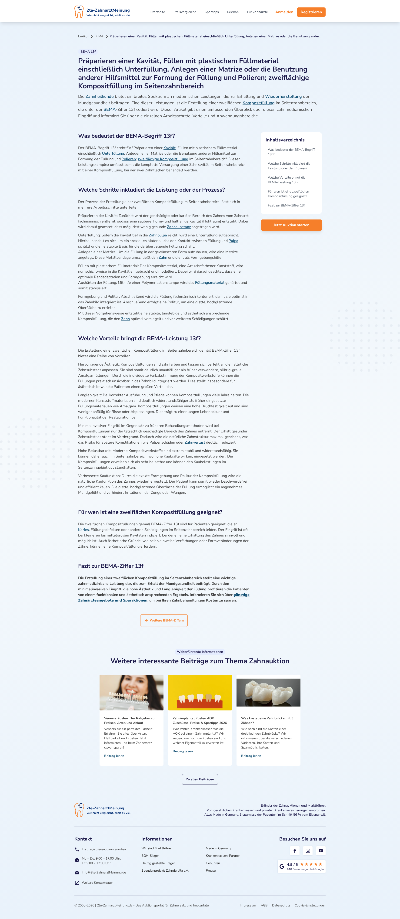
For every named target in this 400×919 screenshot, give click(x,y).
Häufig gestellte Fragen (158, 863)
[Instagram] (308, 850)
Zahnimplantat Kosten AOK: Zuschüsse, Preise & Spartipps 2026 (200, 720)
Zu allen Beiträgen (200, 779)
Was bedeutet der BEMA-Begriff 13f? (291, 152)
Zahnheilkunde (100, 96)
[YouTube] (321, 850)
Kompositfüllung (259, 103)
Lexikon (233, 12)
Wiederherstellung (283, 96)
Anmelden (284, 12)
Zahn (163, 257)
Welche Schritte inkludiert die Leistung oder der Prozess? (289, 165)
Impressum (248, 905)
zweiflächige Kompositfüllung (163, 159)
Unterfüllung (113, 153)
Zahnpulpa (158, 235)
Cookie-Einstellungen (310, 905)
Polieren (129, 159)
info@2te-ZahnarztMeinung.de (104, 872)
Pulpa (233, 240)
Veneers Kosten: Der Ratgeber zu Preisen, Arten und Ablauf (129, 720)
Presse (211, 870)
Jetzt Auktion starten (291, 225)
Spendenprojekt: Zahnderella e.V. (165, 870)
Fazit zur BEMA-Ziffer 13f (286, 205)
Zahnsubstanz (179, 226)
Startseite (157, 12)
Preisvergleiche (184, 12)
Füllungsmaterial (209, 282)
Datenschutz (281, 905)
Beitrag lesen (114, 756)
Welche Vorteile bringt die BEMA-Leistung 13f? (286, 179)
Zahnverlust (195, 442)
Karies (83, 529)
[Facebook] (295, 850)
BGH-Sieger (150, 856)
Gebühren (213, 863)
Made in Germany (218, 848)
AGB (264, 905)
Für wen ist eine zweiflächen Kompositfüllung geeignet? (288, 193)
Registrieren (311, 12)
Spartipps (212, 12)
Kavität (169, 147)
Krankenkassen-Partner (223, 856)
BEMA (109, 109)
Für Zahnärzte (257, 12)
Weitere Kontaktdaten (97, 882)
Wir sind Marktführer (156, 848)
